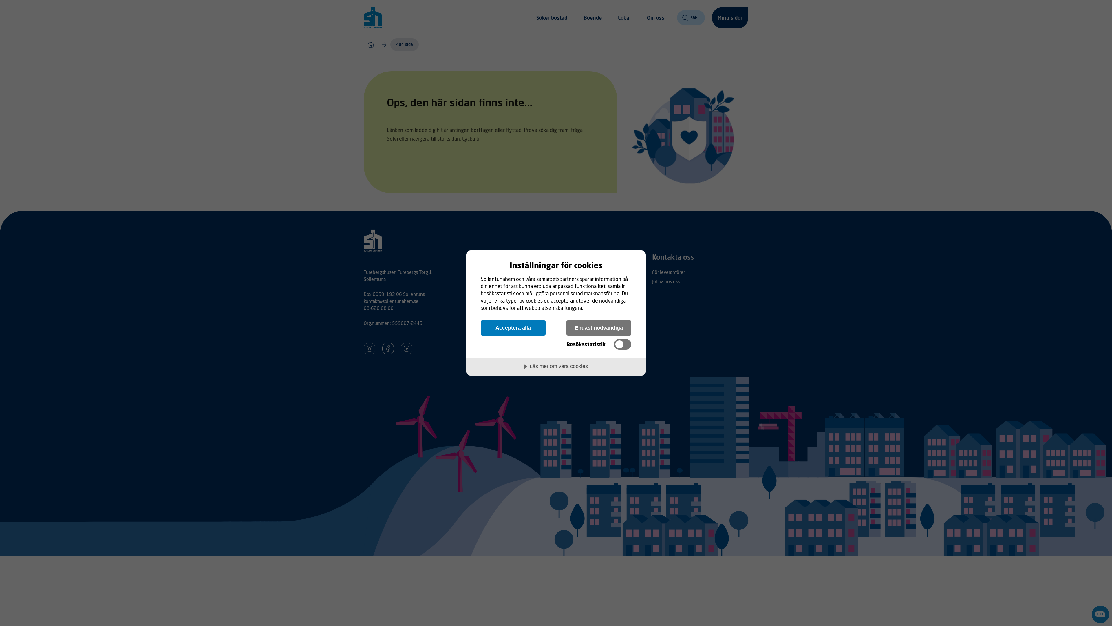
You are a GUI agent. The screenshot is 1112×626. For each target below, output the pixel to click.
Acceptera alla (513, 328)
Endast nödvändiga (599, 328)
